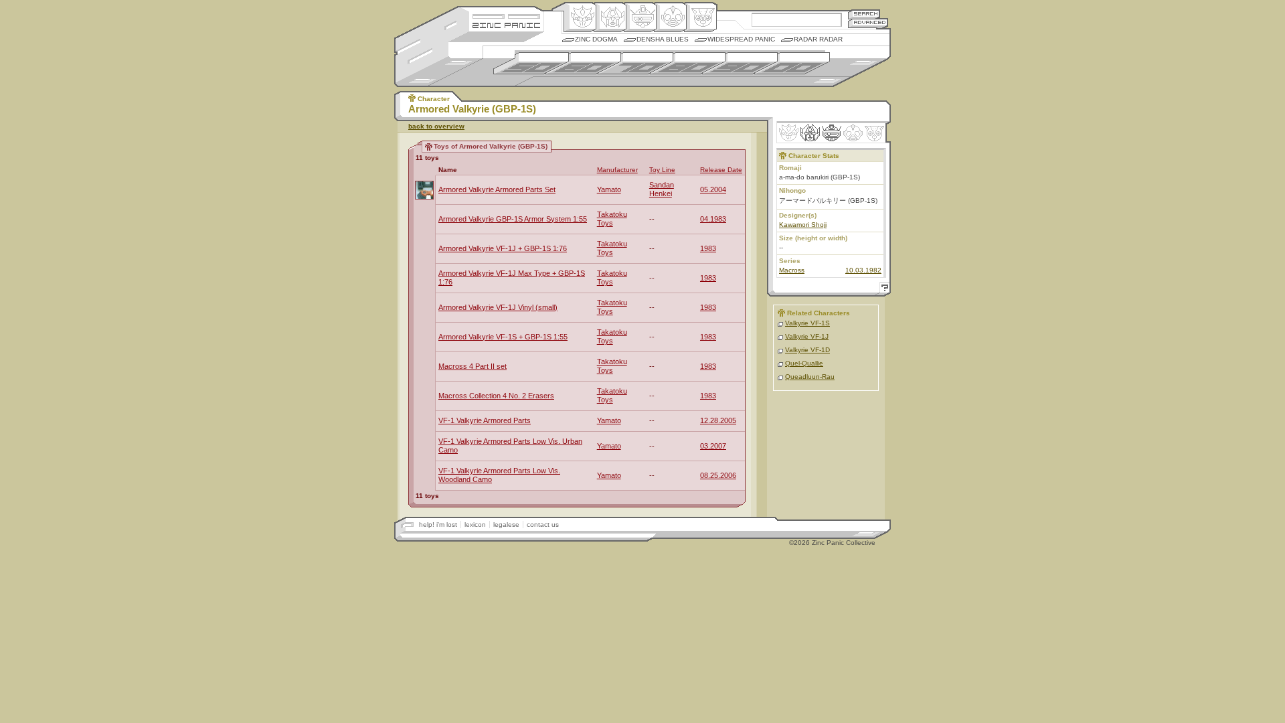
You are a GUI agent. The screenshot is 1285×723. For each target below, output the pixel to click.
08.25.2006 (718, 475)
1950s (531, 63)
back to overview (436, 126)
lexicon (475, 524)
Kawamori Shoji (803, 224)
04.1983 (713, 219)
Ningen (670, 17)
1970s (635, 63)
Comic (700, 17)
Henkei (610, 17)
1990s (740, 63)
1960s (583, 63)
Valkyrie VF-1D (807, 349)
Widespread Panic (741, 39)
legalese (506, 524)
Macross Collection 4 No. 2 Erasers (496, 396)
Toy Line (662, 169)
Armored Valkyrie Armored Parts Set (496, 189)
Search (864, 13)
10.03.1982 (863, 270)
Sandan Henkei (661, 189)
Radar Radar (818, 39)
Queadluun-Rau (810, 376)
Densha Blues (662, 39)
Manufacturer (617, 169)
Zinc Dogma (596, 39)
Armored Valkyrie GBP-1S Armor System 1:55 (512, 219)
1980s (688, 63)
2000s (792, 63)
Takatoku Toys (612, 218)
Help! (883, 290)
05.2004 (713, 189)
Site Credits (506, 15)
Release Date (721, 169)
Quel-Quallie (804, 363)
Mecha (640, 17)
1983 (708, 248)
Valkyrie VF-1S (807, 323)
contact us (543, 524)
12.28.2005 (718, 420)
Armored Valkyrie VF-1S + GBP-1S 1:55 (503, 337)
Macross (791, 270)
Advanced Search (868, 23)
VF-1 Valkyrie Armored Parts (484, 420)
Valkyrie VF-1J (807, 336)
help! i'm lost (438, 524)
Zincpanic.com (506, 24)
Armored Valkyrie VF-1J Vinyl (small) (498, 307)
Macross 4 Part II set (472, 366)
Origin (580, 17)
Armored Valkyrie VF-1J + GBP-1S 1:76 (502, 248)
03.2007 (713, 446)
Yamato (609, 189)
